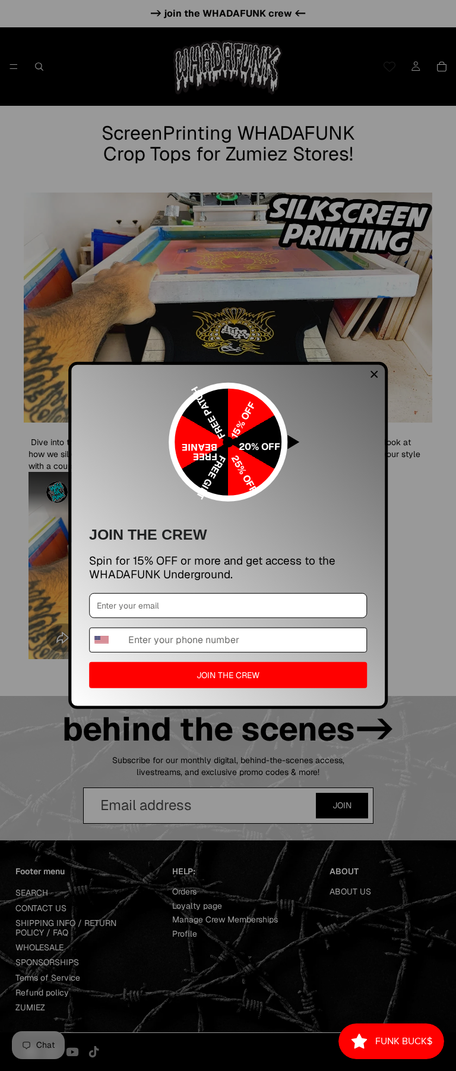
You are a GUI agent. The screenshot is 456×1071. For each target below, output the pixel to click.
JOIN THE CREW (228, 674)
